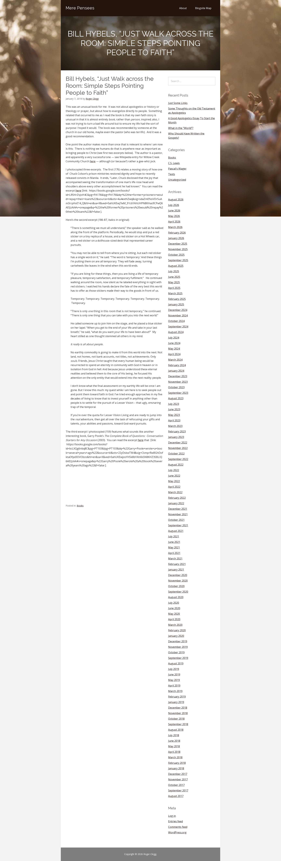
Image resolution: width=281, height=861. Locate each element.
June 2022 (174, 475)
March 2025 (175, 293)
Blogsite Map (203, 8)
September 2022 (178, 459)
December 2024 (177, 310)
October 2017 (176, 785)
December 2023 (177, 376)
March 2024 (175, 359)
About (183, 8)
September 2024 (178, 326)
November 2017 (178, 779)
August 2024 (175, 332)
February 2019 (177, 696)
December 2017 (177, 774)
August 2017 (175, 796)
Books (80, 505)
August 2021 (175, 531)
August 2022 (175, 464)
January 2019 (176, 702)
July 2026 (173, 205)
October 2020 (176, 586)
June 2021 (174, 542)
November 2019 (178, 647)
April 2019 (174, 685)
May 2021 (174, 547)
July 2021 (173, 536)
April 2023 (174, 420)
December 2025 (177, 243)
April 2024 (174, 354)
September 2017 (178, 790)
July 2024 (173, 337)
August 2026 (175, 199)
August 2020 (175, 597)
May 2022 (174, 481)
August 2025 (175, 266)
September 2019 (178, 658)
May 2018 (174, 746)
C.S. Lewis (174, 163)
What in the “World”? (180, 128)
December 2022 (177, 442)
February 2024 (177, 365)
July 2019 (173, 669)
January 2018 (176, 768)
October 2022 (176, 453)
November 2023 (178, 382)
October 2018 (176, 718)
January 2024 (176, 371)
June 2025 (174, 277)
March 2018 (175, 757)
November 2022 (178, 448)
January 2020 (176, 636)
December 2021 (177, 509)
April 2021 (174, 553)
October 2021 (176, 520)
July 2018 (173, 735)
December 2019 (177, 641)
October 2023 (176, 387)
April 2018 (174, 752)
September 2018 (178, 724)
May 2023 (174, 415)
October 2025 (176, 255)
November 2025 (178, 249)
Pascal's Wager (177, 168)
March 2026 (175, 227)
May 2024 (174, 348)
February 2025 (177, 299)
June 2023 (174, 409)
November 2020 (178, 580)
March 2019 (175, 691)
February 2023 (177, 431)
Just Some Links (177, 103)
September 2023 (178, 393)
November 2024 (178, 315)
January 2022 (176, 503)
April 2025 (174, 288)
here (92, 161)
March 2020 (175, 625)
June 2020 (174, 608)
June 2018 (174, 741)
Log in (172, 816)
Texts (171, 174)
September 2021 (178, 525)
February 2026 (177, 232)
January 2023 (176, 437)
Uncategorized (177, 179)
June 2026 (174, 210)
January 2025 (176, 304)
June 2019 (174, 674)
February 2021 (177, 564)
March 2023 (175, 426)
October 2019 (176, 652)
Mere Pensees (80, 8)
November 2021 (178, 514)
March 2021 (175, 558)
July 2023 (173, 404)
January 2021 (176, 569)
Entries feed (175, 821)
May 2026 (174, 216)
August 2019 (175, 663)
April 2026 (174, 221)
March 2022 (175, 492)
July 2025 (173, 271)
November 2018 (178, 713)
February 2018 (177, 763)
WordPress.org (177, 832)
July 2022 (173, 470)
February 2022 (177, 498)
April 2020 (174, 619)
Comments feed (177, 827)
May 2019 (174, 680)
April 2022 (174, 486)
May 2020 (174, 614)
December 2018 (177, 707)
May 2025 (174, 282)
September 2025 (178, 260)
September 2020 (178, 591)
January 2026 (176, 238)
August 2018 (175, 730)
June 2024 (174, 343)
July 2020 (173, 602)
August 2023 (175, 398)
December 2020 (177, 575)
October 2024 (176, 321)
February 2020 (177, 630)
